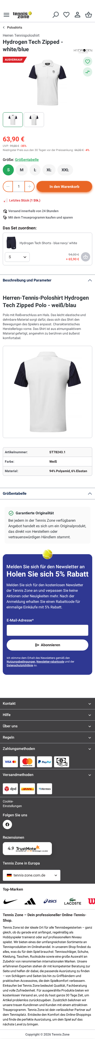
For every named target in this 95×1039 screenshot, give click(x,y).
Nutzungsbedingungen (21, 661)
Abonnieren (50, 645)
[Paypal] (44, 761)
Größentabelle (15, 493)
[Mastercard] (27, 761)
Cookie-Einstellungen (7, 803)
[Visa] (10, 761)
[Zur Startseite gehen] (22, 14)
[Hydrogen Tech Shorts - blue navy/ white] (11, 243)
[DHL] (27, 788)
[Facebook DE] (7, 824)
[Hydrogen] (83, 50)
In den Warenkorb (64, 186)
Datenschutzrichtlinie (20, 665)
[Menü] (6, 14)
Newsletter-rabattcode (50, 661)
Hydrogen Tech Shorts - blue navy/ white (48, 243)
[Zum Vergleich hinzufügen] (87, 72)
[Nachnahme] (61, 761)
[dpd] (10, 788)
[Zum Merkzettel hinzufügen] (87, 61)
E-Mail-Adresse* (20, 620)
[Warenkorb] (88, 14)
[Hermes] (44, 788)
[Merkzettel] (66, 14)
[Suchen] (55, 14)
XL (51, 171)
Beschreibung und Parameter (27, 280)
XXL (67, 171)
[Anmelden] (77, 14)
